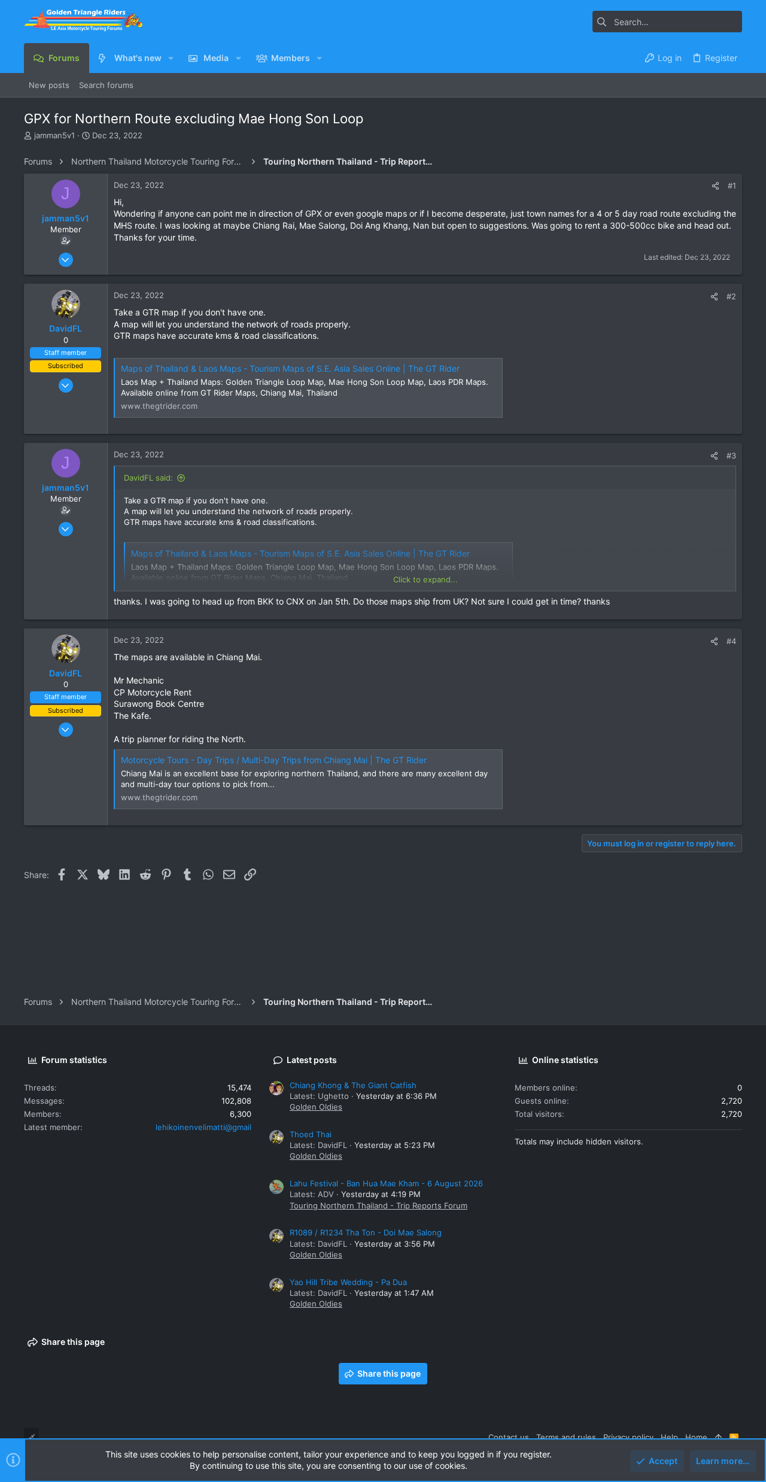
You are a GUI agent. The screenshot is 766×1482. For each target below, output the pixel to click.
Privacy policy (628, 1437)
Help (669, 1437)
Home (696, 1437)
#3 (731, 455)
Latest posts (312, 1060)
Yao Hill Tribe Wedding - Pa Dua (348, 1282)
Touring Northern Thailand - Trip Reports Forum (378, 1205)
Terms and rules (566, 1437)
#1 (732, 185)
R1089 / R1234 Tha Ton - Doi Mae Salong (366, 1232)
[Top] (718, 1437)
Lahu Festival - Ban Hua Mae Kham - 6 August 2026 (386, 1183)
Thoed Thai (311, 1134)
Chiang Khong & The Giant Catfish (353, 1085)
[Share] (715, 186)
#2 (731, 296)
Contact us (508, 1437)
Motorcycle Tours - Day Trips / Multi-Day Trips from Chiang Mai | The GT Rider (274, 760)
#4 (731, 641)
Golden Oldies (316, 1107)
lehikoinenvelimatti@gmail (203, 1127)
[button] (171, 58)
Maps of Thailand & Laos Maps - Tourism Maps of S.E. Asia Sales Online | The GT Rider (290, 368)
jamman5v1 (54, 135)
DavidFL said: (148, 477)
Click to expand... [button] (425, 579)
